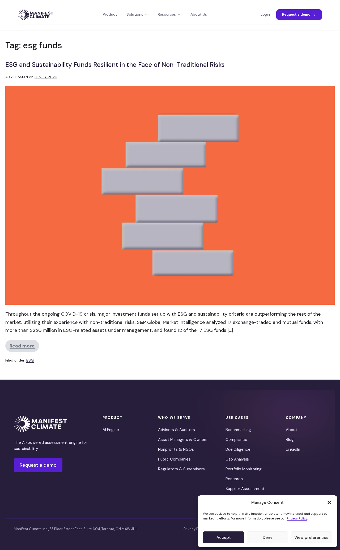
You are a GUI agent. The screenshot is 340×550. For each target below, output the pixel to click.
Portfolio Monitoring (244, 469)
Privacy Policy (297, 518)
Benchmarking (238, 429)
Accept (223, 537)
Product (110, 14)
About (291, 429)
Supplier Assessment (245, 488)
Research (234, 479)
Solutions (135, 14)
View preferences (311, 537)
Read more (24, 347)
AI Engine (111, 429)
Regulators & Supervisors (181, 469)
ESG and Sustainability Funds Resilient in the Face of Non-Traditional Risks (115, 65)
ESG (30, 360)
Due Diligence (238, 449)
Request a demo (296, 14)
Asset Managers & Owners (182, 439)
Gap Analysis (237, 459)
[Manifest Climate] (40, 424)
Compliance (236, 439)
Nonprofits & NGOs (176, 449)
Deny (268, 537)
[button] (329, 502)
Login (265, 14)
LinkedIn (293, 449)
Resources (167, 14)
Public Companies (174, 459)
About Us (198, 14)
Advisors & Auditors (176, 429)
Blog (290, 439)
